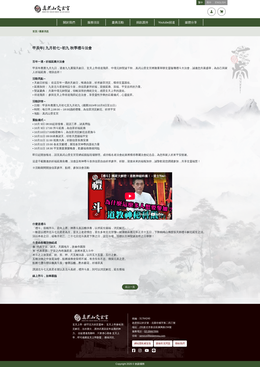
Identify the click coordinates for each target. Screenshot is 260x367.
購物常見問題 (163, 343)
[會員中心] (211, 12)
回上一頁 (130, 287)
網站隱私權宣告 (142, 343)
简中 (209, 2)
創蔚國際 (140, 364)
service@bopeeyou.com (152, 336)
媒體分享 (191, 22)
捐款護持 (142, 22)
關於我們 (69, 22)
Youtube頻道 (166, 22)
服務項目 (93, 22)
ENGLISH (220, 2)
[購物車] (221, 12)
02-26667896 (151, 331)
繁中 (200, 2)
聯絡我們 (180, 343)
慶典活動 (118, 22)
